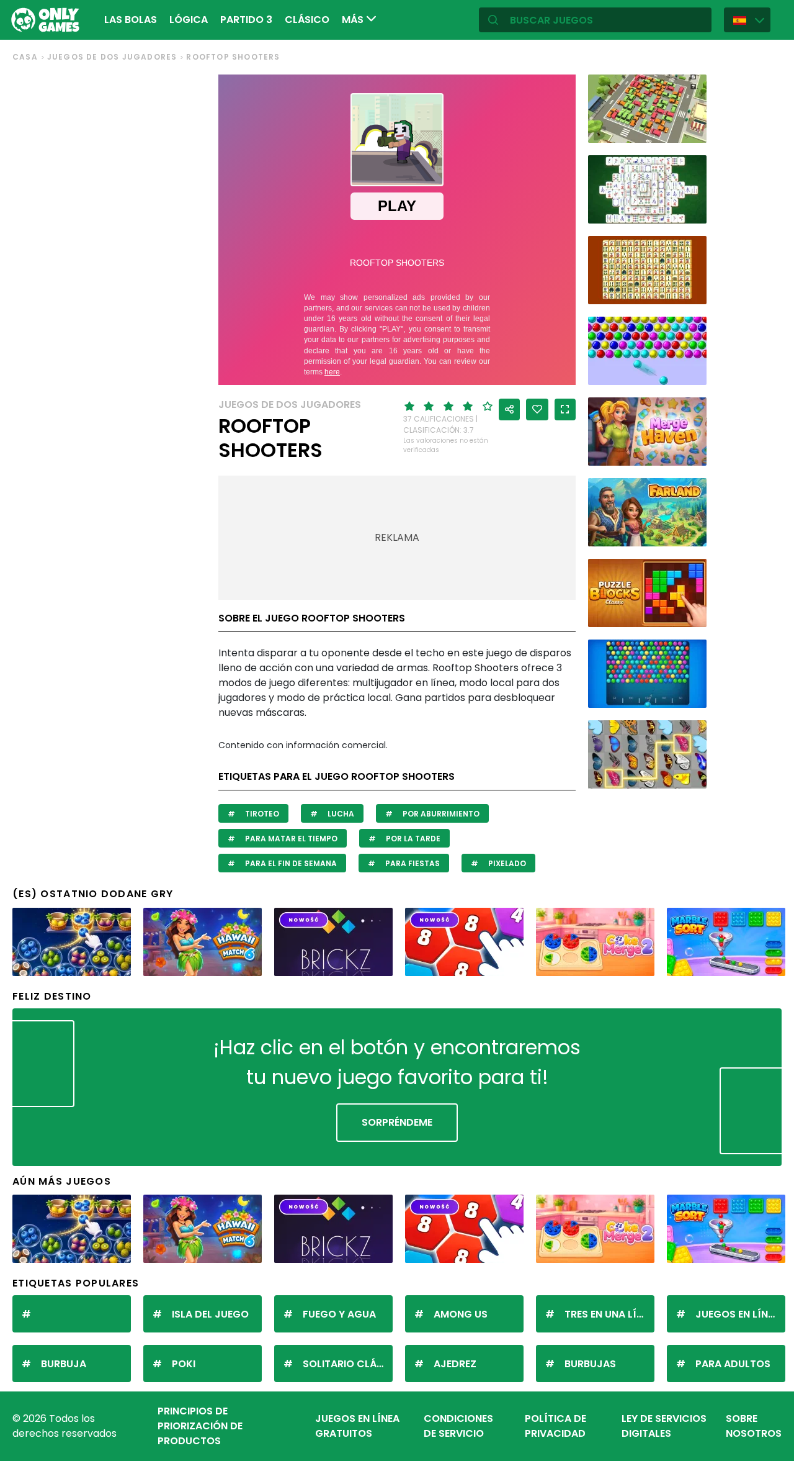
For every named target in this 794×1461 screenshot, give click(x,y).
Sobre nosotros (754, 1426)
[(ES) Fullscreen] (565, 409)
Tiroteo (261, 813)
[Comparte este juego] (509, 409)
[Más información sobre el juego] (689, 129)
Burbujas (590, 1364)
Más (354, 19)
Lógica (188, 19)
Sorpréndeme (397, 1122)
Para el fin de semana (290, 863)
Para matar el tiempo (290, 838)
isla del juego (210, 1314)
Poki (183, 1364)
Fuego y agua (339, 1314)
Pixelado (506, 863)
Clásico (307, 19)
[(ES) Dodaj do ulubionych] (537, 409)
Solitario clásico (348, 1364)
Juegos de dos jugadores (112, 57)
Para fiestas (411, 863)
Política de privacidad (555, 1426)
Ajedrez (455, 1364)
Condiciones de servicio (458, 1426)
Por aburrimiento (440, 813)
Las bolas (130, 19)
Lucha (340, 813)
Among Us (461, 1314)
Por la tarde (412, 838)
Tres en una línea (609, 1314)
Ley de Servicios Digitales (664, 1426)
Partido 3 (246, 19)
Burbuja (63, 1364)
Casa (25, 57)
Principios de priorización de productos (200, 1426)
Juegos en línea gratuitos (357, 1426)
